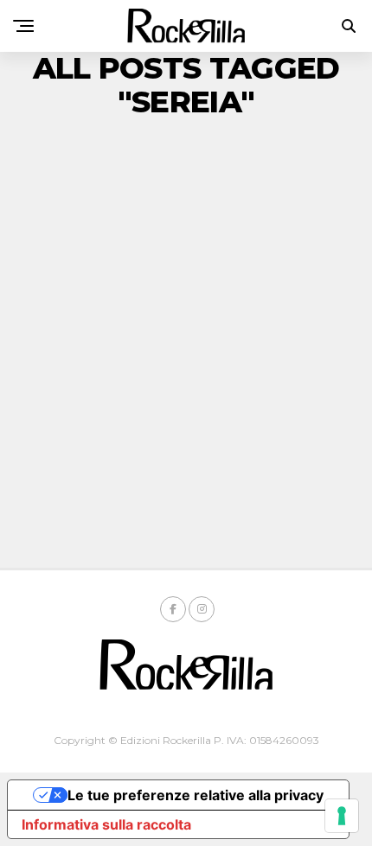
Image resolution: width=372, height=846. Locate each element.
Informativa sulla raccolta (106, 824)
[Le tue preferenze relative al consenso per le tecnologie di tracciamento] (341, 815)
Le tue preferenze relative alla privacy (195, 795)
